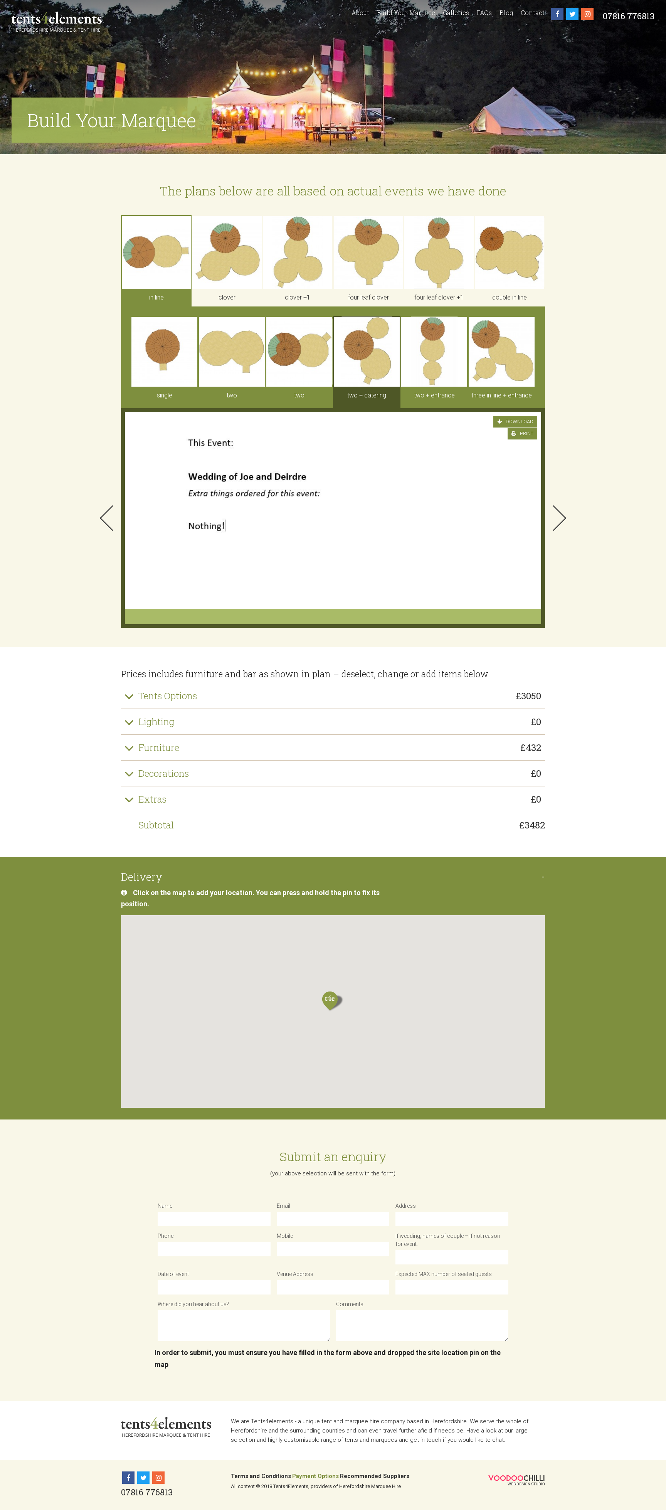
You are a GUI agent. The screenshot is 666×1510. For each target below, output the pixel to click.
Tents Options (339, 696)
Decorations (339, 773)
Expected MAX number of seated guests (443, 1274)
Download (519, 421)
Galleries (456, 12)
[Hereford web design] (516, 1480)
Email (283, 1206)
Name (165, 1206)
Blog (506, 12)
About (360, 12)
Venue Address (295, 1274)
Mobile (285, 1236)
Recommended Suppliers (374, 1476)
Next (559, 518)
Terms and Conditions (261, 1476)
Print (526, 433)
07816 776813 (628, 16)
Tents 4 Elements (57, 22)
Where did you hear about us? (193, 1304)
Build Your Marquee (406, 12)
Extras (339, 799)
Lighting (339, 721)
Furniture (339, 747)
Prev (106, 518)
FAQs (484, 12)
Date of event (173, 1274)
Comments (349, 1304)
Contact (533, 12)
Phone (165, 1236)
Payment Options (315, 1476)
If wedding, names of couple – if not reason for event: (447, 1240)
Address (405, 1206)
